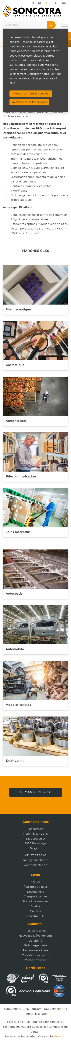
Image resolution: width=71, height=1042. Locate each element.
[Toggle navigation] (64, 25)
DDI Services (52, 1009)
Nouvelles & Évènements (35, 935)
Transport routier (35, 896)
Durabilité (35, 940)
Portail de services (35, 901)
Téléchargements (35, 945)
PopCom (35, 1009)
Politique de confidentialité (43, 1021)
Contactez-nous (35, 960)
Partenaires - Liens (35, 950)
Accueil (35, 882)
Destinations (35, 891)
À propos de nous (35, 886)
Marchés (35, 911)
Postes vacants (36, 930)
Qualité (36, 906)
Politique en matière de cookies (24, 1026)
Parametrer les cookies (20, 1036)
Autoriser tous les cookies (32, 93)
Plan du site (15, 1021)
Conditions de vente (35, 955)
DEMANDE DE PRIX (35, 792)
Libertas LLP (35, 916)
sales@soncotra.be (35, 860)
